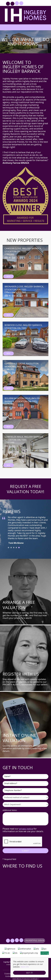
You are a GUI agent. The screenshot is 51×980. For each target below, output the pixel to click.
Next (45, 530)
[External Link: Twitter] (12, 4)
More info (25, 967)
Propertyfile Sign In (35, 3)
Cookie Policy (10, 976)
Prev (6, 530)
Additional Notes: (10, 810)
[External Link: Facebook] (8, 4)
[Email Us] (16, 3)
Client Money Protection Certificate (25, 979)
